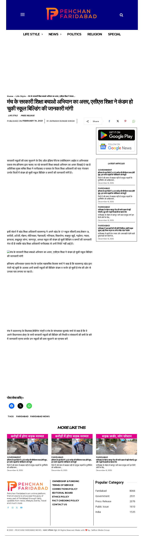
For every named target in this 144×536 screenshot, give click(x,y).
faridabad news (40, 416)
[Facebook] (109, 121)
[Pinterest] (125, 121)
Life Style (21, 96)
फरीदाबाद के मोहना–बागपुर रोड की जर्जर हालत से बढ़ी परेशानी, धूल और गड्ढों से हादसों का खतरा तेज (114, 210)
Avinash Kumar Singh (62, 121)
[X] (117, 121)
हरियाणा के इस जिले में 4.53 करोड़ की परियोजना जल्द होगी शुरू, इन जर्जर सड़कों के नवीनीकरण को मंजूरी (116, 173)
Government (105, 170)
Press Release (27, 115)
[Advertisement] (72, 64)
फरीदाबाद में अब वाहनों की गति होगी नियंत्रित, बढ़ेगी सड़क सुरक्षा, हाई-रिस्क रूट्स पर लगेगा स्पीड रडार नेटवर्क (115, 229)
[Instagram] (12, 507)
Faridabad (22, 416)
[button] (121, 15)
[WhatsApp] (133, 121)
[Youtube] (21, 507)
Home (10, 96)
